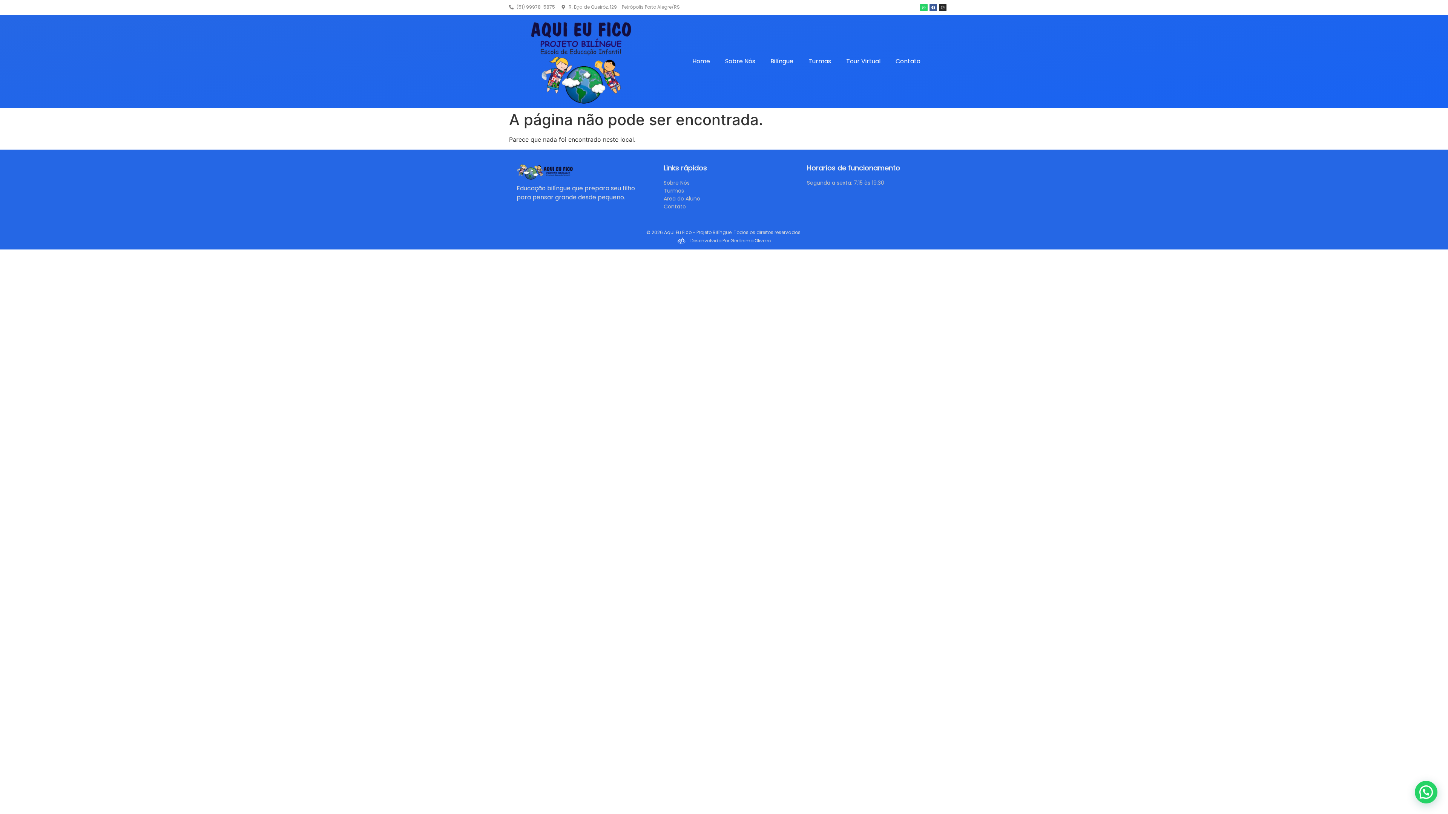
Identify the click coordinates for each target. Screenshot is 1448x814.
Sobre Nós (740, 61)
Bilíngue (781, 61)
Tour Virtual (863, 61)
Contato (908, 61)
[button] (1426, 792)
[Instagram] (942, 7)
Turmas (819, 61)
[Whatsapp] (924, 7)
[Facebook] (933, 7)
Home (701, 61)
